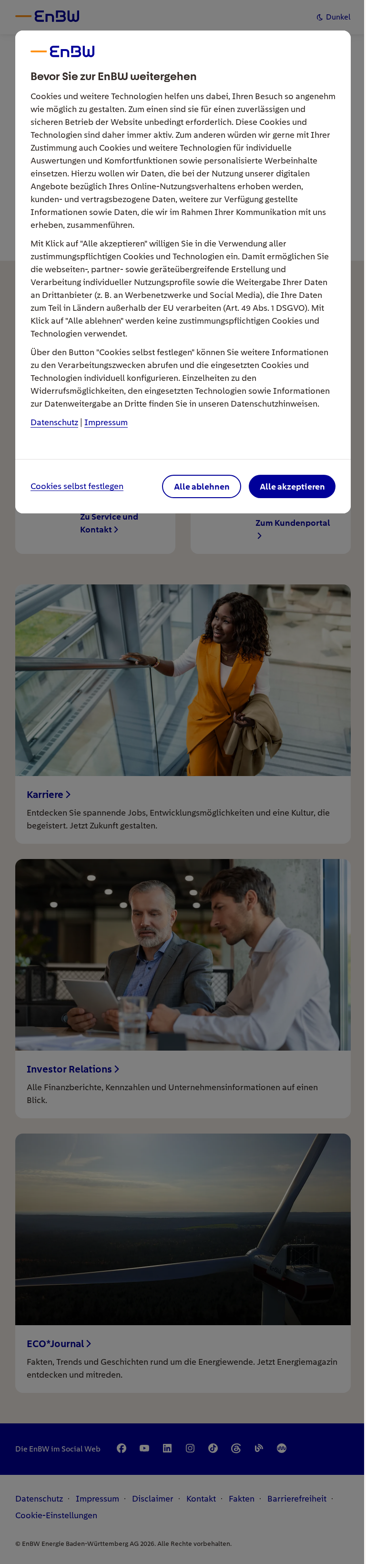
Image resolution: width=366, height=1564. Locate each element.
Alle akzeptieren (292, 486)
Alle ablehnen (202, 486)
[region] (183, 782)
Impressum (106, 422)
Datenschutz (54, 422)
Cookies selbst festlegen (76, 486)
